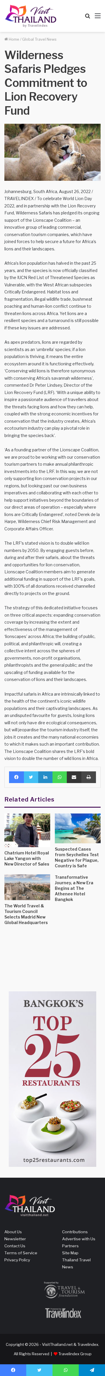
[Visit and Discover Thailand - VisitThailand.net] (30, 16)
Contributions (75, 1231)
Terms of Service (20, 1253)
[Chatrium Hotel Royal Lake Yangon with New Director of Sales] (27, 830)
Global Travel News (39, 39)
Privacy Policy (17, 1260)
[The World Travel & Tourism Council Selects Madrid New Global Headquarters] (27, 887)
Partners (70, 1245)
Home (13, 39)
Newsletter (15, 1238)
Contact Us (14, 1245)
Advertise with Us (78, 1238)
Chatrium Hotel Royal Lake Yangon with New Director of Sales (26, 858)
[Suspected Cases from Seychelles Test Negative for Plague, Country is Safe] (78, 828)
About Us (13, 1231)
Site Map (70, 1253)
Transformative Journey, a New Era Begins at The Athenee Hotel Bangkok (74, 888)
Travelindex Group (75, 1353)
